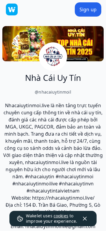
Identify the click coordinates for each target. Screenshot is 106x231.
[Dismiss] (85, 218)
